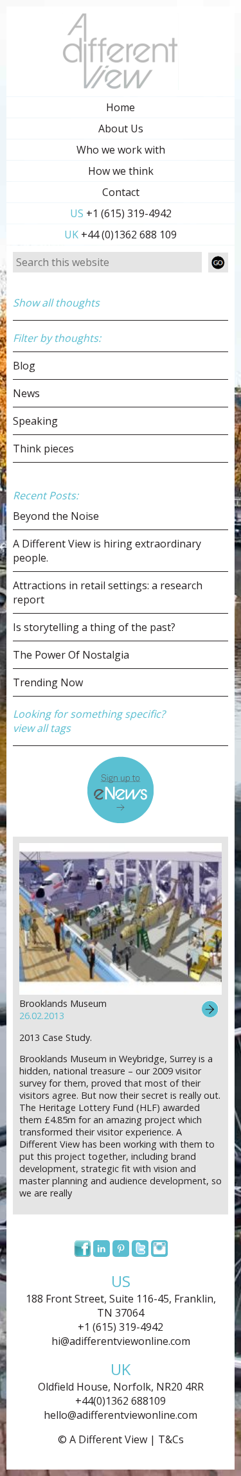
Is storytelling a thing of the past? (94, 627)
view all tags (42, 728)
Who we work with (120, 150)
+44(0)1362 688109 (120, 1401)
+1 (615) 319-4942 (121, 213)
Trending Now (48, 682)
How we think (121, 171)
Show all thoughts (56, 303)
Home (120, 107)
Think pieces (43, 448)
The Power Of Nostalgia (71, 655)
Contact (120, 192)
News (26, 393)
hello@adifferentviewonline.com (120, 1415)
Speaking (35, 421)
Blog (24, 366)
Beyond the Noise (56, 516)
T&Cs (171, 1439)
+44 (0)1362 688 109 (120, 234)
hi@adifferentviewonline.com (120, 1341)
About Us (120, 128)
